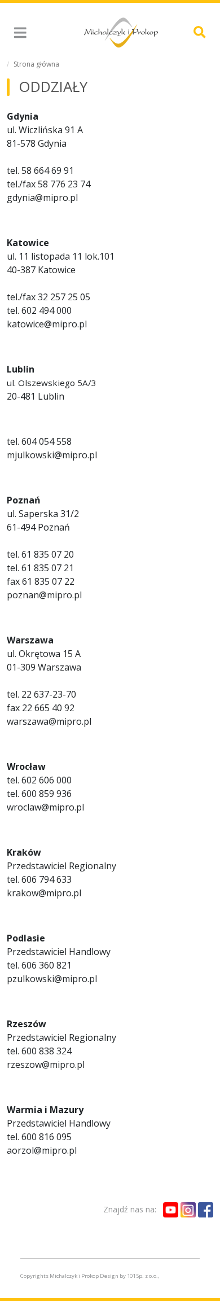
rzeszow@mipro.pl (46, 1064)
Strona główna (36, 64)
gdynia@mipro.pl (42, 197)
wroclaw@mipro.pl (45, 807)
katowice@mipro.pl (47, 324)
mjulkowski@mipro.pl (52, 455)
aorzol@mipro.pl (42, 1150)
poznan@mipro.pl (44, 595)
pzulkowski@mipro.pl (52, 979)
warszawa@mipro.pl (49, 721)
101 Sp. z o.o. (142, 1276)
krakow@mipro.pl (44, 893)
